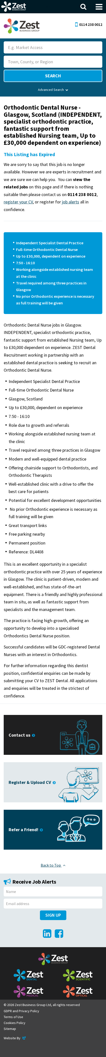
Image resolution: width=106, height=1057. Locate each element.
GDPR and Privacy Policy (21, 1011)
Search (53, 76)
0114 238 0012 (90, 24)
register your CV (18, 202)
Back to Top (51, 865)
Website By (15, 1038)
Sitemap (10, 1028)
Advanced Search (51, 89)
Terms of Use (13, 1017)
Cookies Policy (14, 1023)
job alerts (70, 202)
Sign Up (53, 915)
